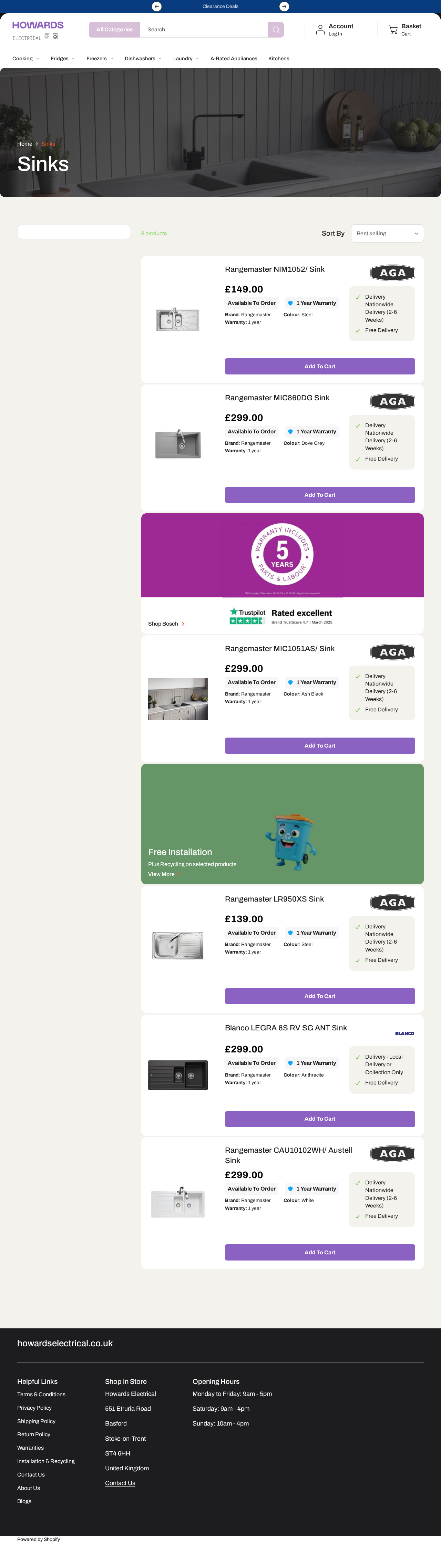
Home (24, 144)
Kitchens (278, 58)
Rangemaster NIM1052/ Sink (275, 269)
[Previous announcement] (157, 6)
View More (161, 874)
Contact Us (120, 1483)
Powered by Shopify (38, 1539)
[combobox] (210, 29)
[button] (404, 29)
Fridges (60, 58)
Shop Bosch (163, 624)
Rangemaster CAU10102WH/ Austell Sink (288, 1155)
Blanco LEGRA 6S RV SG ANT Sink (286, 1028)
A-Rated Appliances (234, 58)
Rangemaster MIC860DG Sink (277, 398)
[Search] (276, 30)
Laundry (183, 58)
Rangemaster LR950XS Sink (274, 899)
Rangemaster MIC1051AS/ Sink (280, 649)
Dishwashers (140, 58)
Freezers (96, 58)
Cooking (22, 58)
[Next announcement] (284, 6)
